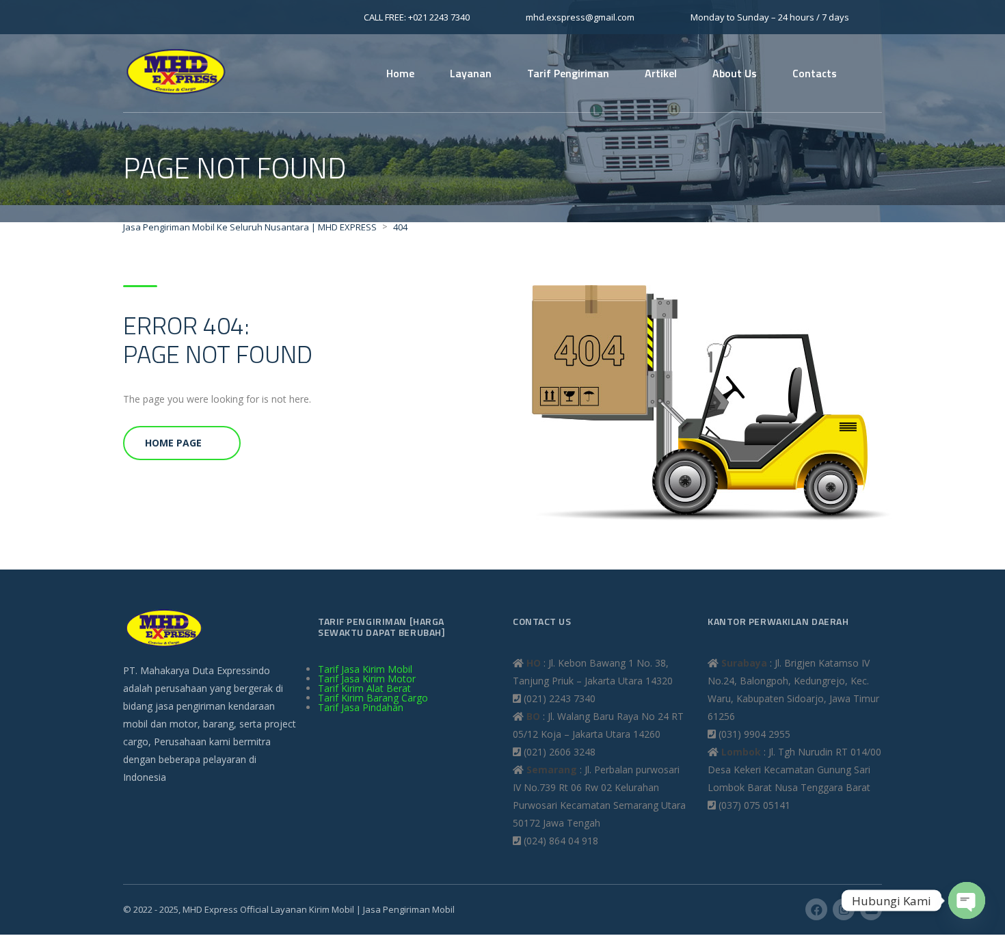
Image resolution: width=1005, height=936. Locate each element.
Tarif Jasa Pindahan (360, 707)
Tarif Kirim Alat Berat (364, 688)
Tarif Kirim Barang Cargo (373, 697)
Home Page (173, 442)
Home (400, 73)
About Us (734, 73)
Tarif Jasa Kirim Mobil (365, 669)
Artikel (661, 73)
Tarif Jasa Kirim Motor (367, 678)
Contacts (814, 73)
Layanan (471, 73)
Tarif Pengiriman (568, 73)
